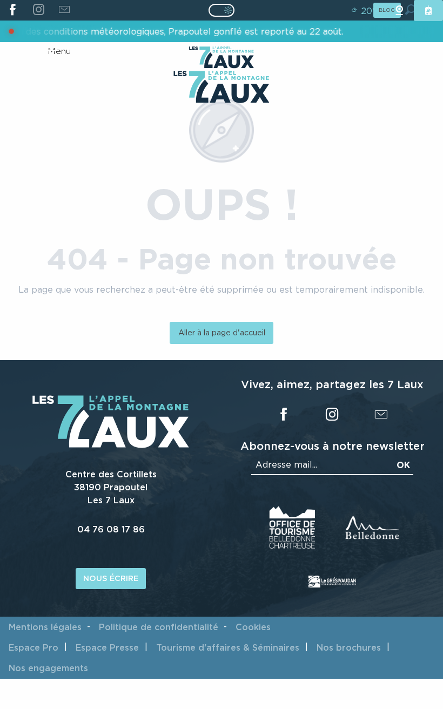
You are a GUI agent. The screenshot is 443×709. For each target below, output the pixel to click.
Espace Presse (107, 647)
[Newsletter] (64, 10)
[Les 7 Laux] (110, 445)
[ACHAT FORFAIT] (428, 10)
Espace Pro (33, 647)
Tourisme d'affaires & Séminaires (227, 647)
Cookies (253, 627)
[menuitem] (221, 88)
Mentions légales (45, 627)
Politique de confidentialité (158, 627)
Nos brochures (349, 647)
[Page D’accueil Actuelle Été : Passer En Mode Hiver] (221, 10)
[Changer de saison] (225, 10)
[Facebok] (12, 10)
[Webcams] (399, 10)
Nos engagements (48, 668)
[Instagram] (38, 10)
